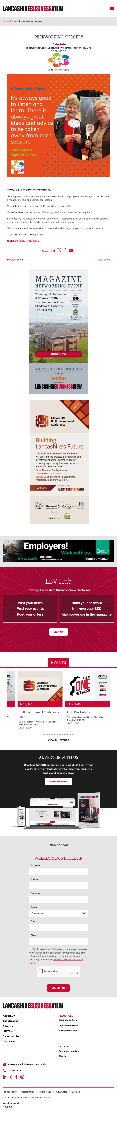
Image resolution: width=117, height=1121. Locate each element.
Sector (34, 907)
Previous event (15, 259)
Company (35, 893)
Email (33, 921)
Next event (104, 259)
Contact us (9, 1041)
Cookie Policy (27, 1092)
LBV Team (8, 1031)
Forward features (67, 1030)
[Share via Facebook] (65, 250)
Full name (35, 865)
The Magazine (10, 1021)
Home (6, 21)
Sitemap (76, 1092)
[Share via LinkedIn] (53, 250)
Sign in (62, 1056)
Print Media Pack (67, 1020)
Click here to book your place (23, 241)
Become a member (68, 1051)
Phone (34, 935)
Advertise (8, 1026)
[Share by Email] (71, 250)
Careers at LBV (11, 1036)
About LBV (9, 1015)
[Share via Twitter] (59, 250)
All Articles (61, 1092)
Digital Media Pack (68, 1025)
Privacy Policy (10, 1092)
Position (34, 879)
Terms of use (45, 1092)
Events (15, 21)
